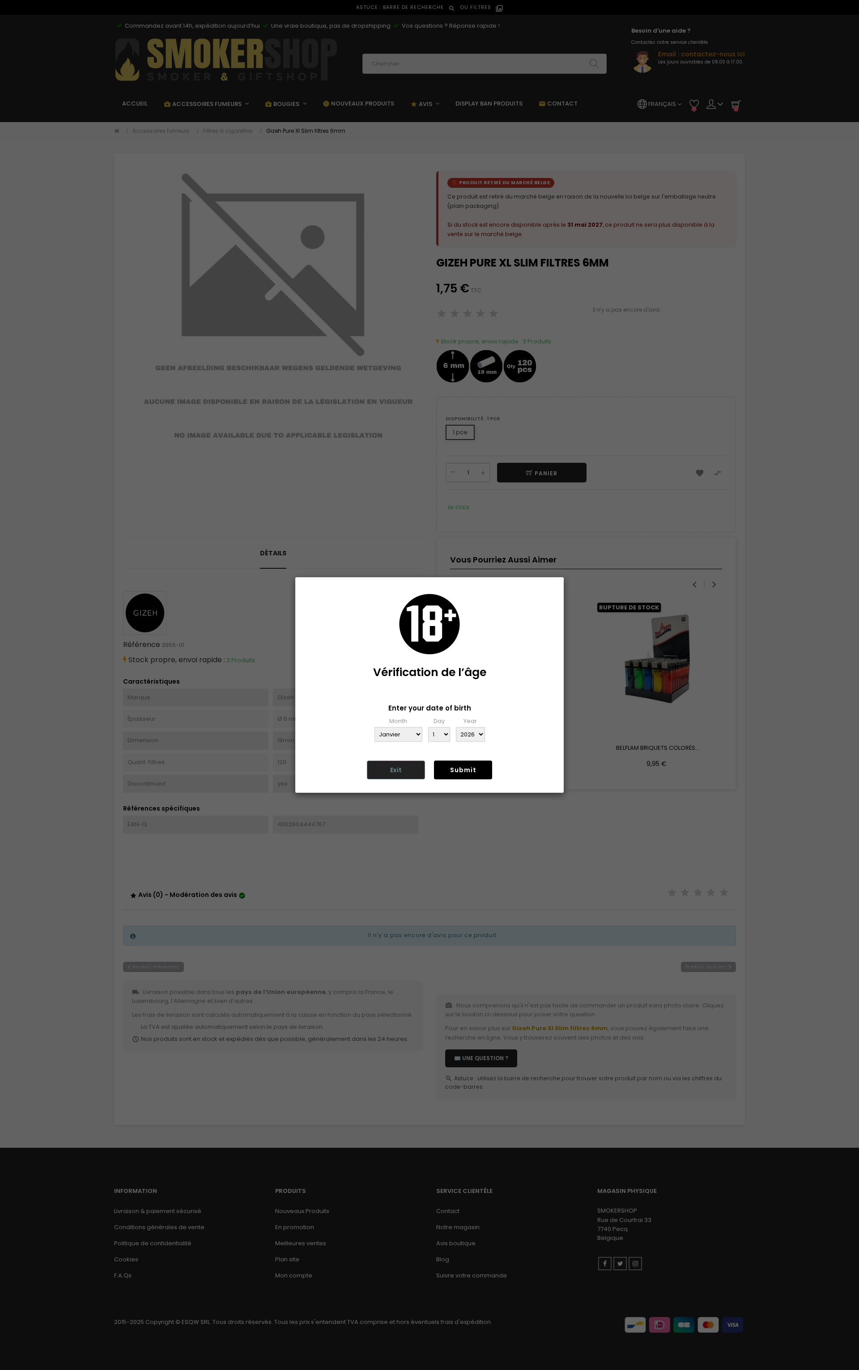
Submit (463, 769)
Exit (396, 769)
